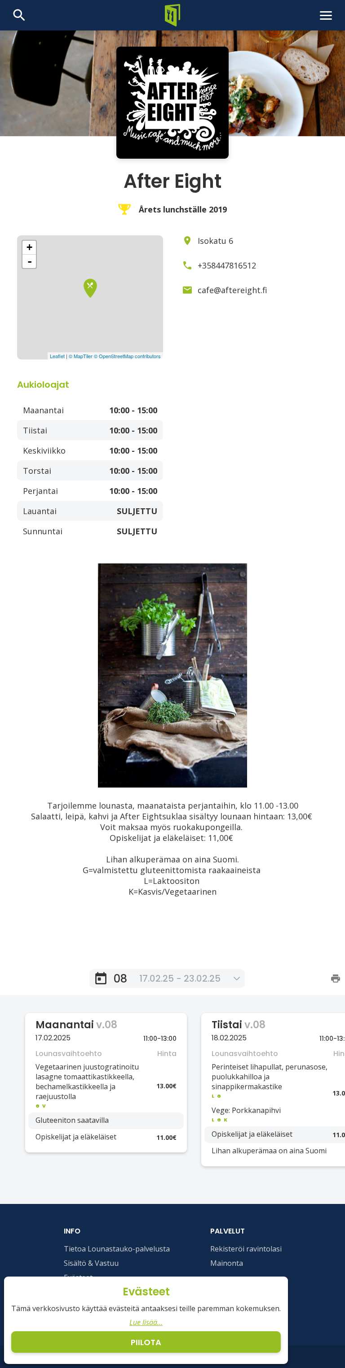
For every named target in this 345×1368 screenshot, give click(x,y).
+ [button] (29, 247)
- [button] (30, 261)
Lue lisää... (146, 1322)
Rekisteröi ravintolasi (246, 1249)
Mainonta (226, 1263)
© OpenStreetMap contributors (127, 355)
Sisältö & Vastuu (91, 1263)
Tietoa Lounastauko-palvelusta (117, 1249)
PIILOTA (146, 1342)
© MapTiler (81, 355)
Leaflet (57, 355)
